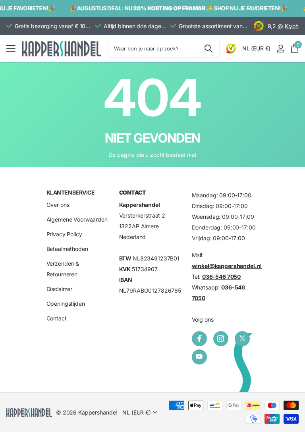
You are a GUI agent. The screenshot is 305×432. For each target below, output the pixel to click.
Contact (56, 318)
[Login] (280, 49)
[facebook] (199, 338)
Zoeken (209, 49)
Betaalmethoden (67, 249)
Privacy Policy (64, 234)
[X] (242, 338)
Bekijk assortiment (10, 48)
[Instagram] (220, 338)
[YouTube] (199, 356)
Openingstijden (65, 304)
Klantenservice (70, 192)
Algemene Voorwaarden (77, 219)
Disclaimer (59, 289)
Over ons (57, 205)
